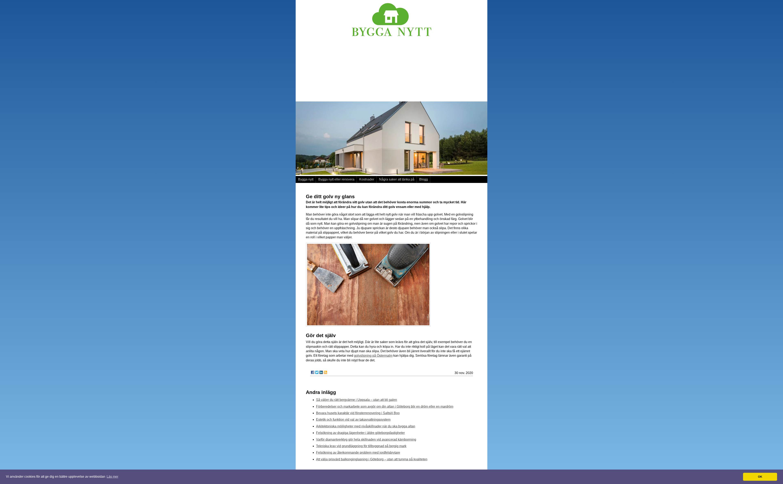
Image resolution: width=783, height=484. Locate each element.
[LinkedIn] (321, 372)
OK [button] (760, 476)
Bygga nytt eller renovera (336, 179)
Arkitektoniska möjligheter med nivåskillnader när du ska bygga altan (365, 426)
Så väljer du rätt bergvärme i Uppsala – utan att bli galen (356, 400)
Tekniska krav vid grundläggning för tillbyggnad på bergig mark (361, 446)
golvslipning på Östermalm (373, 355)
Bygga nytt (305, 179)
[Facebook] (312, 372)
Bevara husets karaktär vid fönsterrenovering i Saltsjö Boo (358, 413)
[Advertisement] (391, 69)
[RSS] (325, 372)
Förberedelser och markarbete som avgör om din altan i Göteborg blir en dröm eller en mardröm (384, 406)
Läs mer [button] (112, 476)
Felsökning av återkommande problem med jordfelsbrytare (358, 452)
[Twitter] (317, 372)
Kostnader (366, 179)
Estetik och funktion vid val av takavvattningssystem (353, 419)
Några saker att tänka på (396, 179)
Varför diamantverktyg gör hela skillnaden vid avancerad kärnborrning (366, 439)
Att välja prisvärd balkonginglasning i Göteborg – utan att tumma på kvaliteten (371, 459)
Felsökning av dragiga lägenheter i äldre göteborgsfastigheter (360, 432)
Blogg (423, 179)
